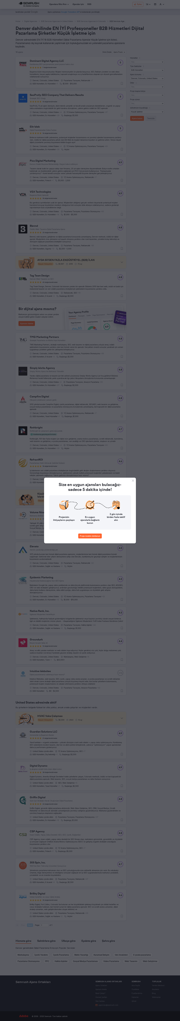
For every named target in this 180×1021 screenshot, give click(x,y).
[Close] (133, 481)
